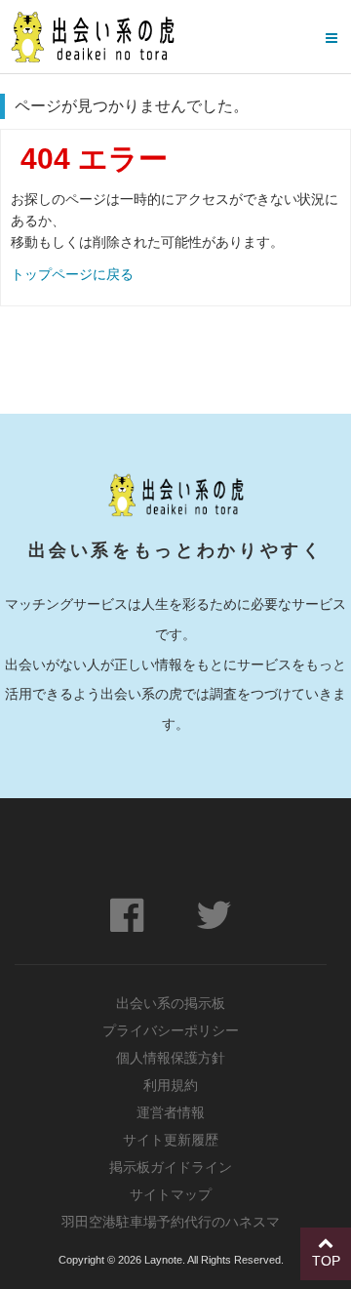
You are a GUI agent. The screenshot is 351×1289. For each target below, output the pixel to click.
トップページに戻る (72, 274)
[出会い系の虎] (92, 36)
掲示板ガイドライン (170, 1167)
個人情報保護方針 (170, 1058)
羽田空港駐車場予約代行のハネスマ (170, 1221)
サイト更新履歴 (170, 1140)
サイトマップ (171, 1194)
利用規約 (170, 1085)
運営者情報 (170, 1112)
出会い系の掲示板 (170, 1003)
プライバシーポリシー (170, 1030)
